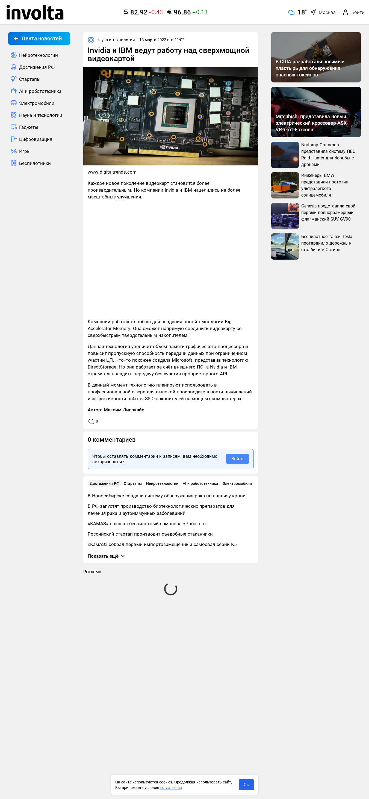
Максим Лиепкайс (124, 409)
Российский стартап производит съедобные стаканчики (150, 534)
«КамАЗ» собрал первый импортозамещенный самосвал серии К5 (162, 544)
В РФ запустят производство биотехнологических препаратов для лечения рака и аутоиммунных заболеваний (161, 509)
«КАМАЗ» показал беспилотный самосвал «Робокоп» (147, 523)
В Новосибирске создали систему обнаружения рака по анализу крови (167, 495)
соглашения (171, 787)
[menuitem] (39, 54)
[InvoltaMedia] (35, 12)
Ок (246, 784)
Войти (237, 458)
